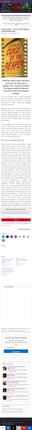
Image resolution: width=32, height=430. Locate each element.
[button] (15, 209)
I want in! (16, 219)
